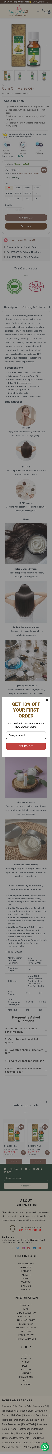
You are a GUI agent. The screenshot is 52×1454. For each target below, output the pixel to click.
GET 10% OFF (26, 746)
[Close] (47, 700)
